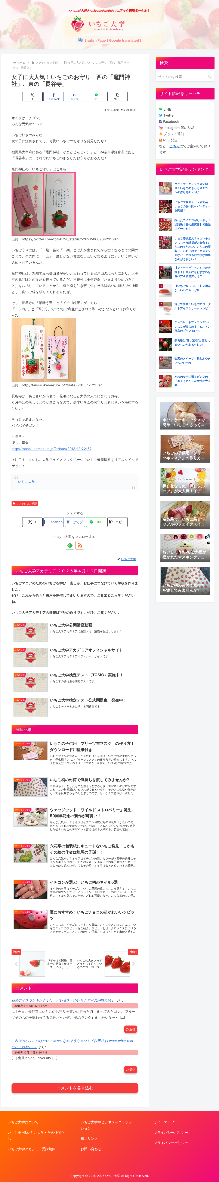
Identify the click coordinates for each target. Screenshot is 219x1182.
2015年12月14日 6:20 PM (30, 1052)
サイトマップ (164, 1122)
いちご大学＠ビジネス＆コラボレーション (108, 1125)
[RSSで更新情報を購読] (79, 545)
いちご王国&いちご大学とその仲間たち (36, 1135)
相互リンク (89, 1138)
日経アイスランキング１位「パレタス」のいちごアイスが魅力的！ (63, 1000)
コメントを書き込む (75, 1088)
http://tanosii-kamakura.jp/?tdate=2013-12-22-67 (52, 449)
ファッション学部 (26, 503)
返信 (132, 1029)
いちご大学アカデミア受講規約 (32, 1149)
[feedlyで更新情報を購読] (70, 545)
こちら (174, 146)
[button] (117, 96)
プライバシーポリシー (171, 1132)
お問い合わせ (91, 1149)
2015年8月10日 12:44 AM (30, 1005)
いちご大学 (26, 481)
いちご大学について (23, 1122)
